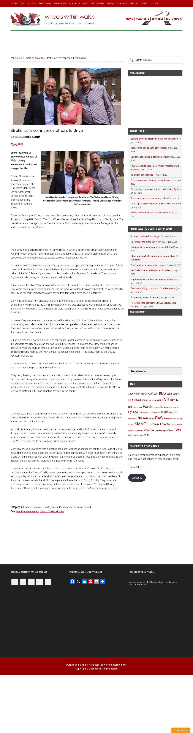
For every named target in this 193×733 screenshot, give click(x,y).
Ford (147, 406)
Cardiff (175, 394)
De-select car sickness (142, 174)
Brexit (169, 394)
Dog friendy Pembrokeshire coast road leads (153, 279)
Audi (150, 393)
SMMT (140, 424)
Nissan (143, 418)
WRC (146, 435)
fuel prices (155, 407)
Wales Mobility (56, 511)
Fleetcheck (137, 407)
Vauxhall (149, 430)
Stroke (43, 511)
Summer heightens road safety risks (149, 198)
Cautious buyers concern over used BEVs (151, 247)
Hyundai (133, 412)
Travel (87, 507)
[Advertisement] (96, 42)
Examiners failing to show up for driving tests (153, 288)
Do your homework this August (146, 236)
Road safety (65, 507)
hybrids (176, 407)
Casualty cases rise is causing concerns (151, 156)
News (55, 507)
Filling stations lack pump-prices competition (153, 256)
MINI (175, 412)
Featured (37, 507)
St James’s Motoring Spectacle (146, 241)
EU (159, 400)
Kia (166, 412)
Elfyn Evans (140, 399)
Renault (167, 418)
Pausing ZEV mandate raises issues (148, 265)
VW (178, 430)
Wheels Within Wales (53, 19)
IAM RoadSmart (144, 413)
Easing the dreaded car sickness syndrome (152, 212)
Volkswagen (162, 430)
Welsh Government (135, 435)
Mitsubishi (132, 419)
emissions (152, 400)
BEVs (156, 394)
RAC (159, 418)
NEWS (129, 19)
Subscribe (137, 477)
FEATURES (157, 19)
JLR (162, 412)
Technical (78, 507)
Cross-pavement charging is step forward (151, 180)
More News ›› (138, 371)
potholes (152, 419)
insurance (155, 412)
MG (170, 412)
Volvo (171, 430)
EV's (165, 399)
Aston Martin (140, 393)
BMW (162, 393)
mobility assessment (27, 511)
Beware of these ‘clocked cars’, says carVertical (154, 138)
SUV (150, 424)
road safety (177, 419)
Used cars (138, 430)
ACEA (130, 394)
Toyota (165, 424)
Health (46, 507)
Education (26, 507)
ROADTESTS (142, 19)
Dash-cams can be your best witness (149, 147)
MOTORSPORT (174, 19)
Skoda (131, 424)
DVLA (130, 400)
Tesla (156, 424)
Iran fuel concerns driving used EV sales (150, 270)
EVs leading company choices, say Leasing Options (156, 189)
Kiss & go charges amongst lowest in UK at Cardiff (156, 203)
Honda (163, 407)
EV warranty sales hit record (144, 297)
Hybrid (169, 407)
